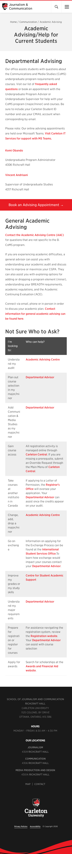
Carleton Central (36, 454)
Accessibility (35, 826)
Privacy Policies (20, 826)
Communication (28, 22)
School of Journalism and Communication (35, 699)
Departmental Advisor (40, 377)
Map (28, 784)
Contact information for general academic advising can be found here (35, 313)
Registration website (44, 636)
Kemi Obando (14, 150)
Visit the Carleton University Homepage (36, 810)
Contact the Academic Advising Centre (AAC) (34, 235)
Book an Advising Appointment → (36, 205)
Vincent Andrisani (16, 175)
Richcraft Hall (35, 703)
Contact (39, 784)
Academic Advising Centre (43, 359)
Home (13, 22)
